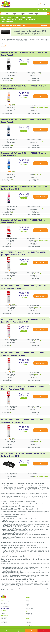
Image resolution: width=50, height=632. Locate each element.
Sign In (45, 10)
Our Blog (27, 616)
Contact (27, 599)
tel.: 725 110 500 (4, 605)
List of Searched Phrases (30, 623)
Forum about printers (29, 614)
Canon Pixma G (30, 19)
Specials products (4, 619)
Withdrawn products (29, 625)
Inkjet (17, 17)
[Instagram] (3, 608)
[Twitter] (4, 608)
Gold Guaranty (3, 618)
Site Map (27, 619)
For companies (28, 603)
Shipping (27, 600)
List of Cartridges (28, 622)
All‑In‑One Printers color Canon (11, 19)
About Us (27, 604)
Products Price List (4, 622)
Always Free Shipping (4, 617)
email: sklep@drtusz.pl (5, 606)
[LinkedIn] (6, 608)
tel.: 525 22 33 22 (4, 603)
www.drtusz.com (6, 17)
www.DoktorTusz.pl (29, 613)
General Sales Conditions (30, 608)
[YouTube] (8, 608)
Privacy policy (28, 607)
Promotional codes (4, 621)
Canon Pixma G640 (7, 21)
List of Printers (28, 621)
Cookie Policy (28, 609)
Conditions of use (28, 605)
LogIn (38, 10)
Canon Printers (26, 17)
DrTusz (11, 78)
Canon (11, 278)
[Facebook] (1, 608)
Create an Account (4, 613)
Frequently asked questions (30, 601)
